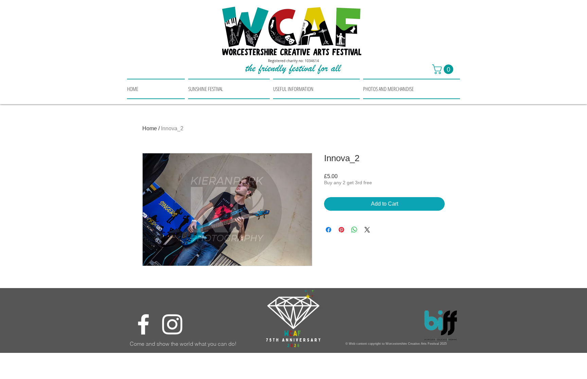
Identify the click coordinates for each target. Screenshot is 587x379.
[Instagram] (172, 324)
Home (149, 128)
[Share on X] (367, 230)
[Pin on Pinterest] (341, 230)
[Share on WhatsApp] (354, 230)
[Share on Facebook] (328, 230)
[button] (444, 69)
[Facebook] (143, 324)
